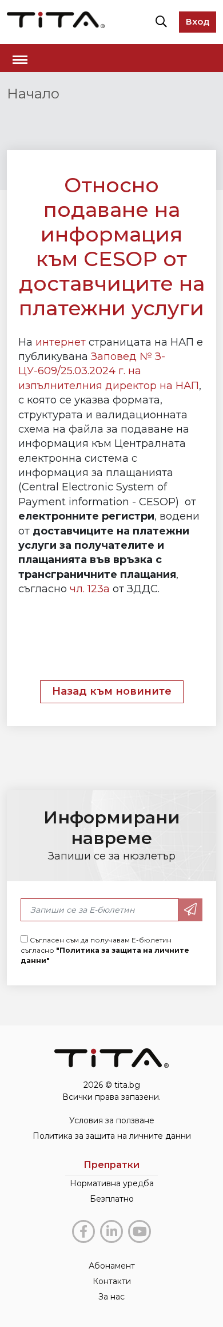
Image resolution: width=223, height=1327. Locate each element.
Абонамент (112, 1266)
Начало (33, 93)
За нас (111, 1297)
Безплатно (112, 1199)
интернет (60, 342)
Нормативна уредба (112, 1183)
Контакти (112, 1281)
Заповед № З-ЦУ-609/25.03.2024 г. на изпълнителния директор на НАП (108, 371)
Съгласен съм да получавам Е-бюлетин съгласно (105, 950)
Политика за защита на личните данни (112, 1136)
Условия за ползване (111, 1120)
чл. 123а (90, 589)
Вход (197, 21)
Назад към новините (112, 691)
